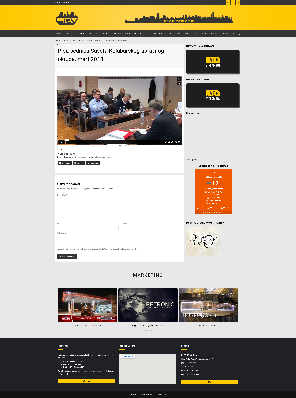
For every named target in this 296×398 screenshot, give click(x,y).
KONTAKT (227, 34)
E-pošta (125, 223)
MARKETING (175, 34)
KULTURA (105, 34)
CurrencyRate (191, 159)
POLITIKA (117, 34)
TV (140, 34)
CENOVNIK (215, 34)
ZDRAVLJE (92, 34)
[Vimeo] (238, 2)
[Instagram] (233, 2)
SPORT (81, 34)
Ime (59, 223)
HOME (58, 34)
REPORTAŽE (190, 34)
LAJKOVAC (69, 34)
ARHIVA (202, 34)
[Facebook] (228, 2)
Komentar (62, 195)
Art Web (146, 394)
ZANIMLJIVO (130, 34)
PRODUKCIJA (160, 34)
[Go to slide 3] (146, 330)
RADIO (148, 34)
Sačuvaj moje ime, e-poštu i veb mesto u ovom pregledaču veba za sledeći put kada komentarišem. (98, 249)
